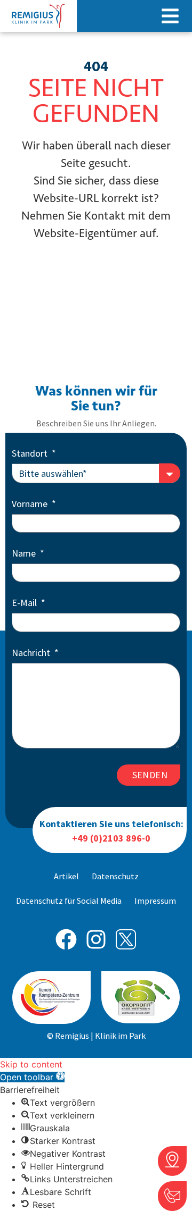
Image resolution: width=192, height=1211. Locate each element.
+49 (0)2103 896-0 (111, 838)
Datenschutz (115, 876)
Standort (31, 454)
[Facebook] (66, 939)
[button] (170, 16)
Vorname (31, 504)
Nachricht (32, 653)
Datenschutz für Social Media (69, 900)
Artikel (66, 876)
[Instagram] (96, 939)
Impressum (155, 900)
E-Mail (25, 603)
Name (25, 554)
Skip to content (31, 1064)
